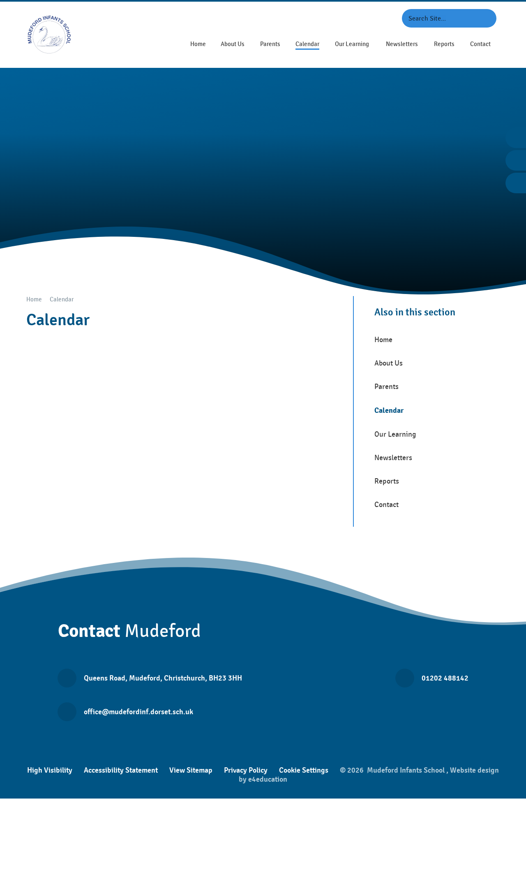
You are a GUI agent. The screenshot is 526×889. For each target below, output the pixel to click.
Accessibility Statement (121, 770)
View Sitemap (190, 770)
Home (34, 299)
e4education (267, 779)
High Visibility (49, 770)
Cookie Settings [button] (303, 770)
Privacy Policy (246, 770)
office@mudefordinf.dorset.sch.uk (138, 711)
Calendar (62, 299)
